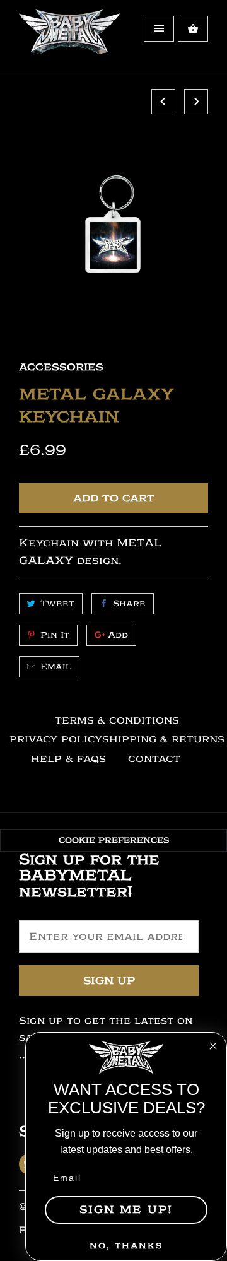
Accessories (61, 367)
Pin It (54, 635)
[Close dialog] (213, 1045)
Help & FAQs (68, 759)
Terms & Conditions (117, 720)
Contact (154, 759)
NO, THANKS (126, 1245)
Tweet (57, 603)
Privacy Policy (55, 739)
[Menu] (159, 29)
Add (118, 635)
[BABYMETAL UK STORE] (69, 41)
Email (55, 666)
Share (129, 603)
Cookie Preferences (114, 840)
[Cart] (193, 29)
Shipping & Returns (163, 739)
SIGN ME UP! (126, 1210)
